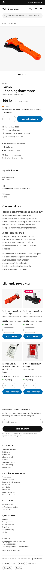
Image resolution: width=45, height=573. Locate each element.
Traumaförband (8, 479)
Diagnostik (6, 454)
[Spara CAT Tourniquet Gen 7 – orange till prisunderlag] (18, 292)
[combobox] (22, 15)
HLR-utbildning (7, 465)
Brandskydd (6, 467)
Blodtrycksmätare (8, 492)
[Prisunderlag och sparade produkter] (30, 9)
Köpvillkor (6, 527)
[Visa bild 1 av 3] (19, 74)
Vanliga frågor (7, 522)
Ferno (4, 83)
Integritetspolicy (15, 436)
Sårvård (5, 459)
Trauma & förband (9, 449)
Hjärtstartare (6, 452)
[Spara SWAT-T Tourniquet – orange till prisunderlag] (39, 345)
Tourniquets (6, 477)
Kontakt (5, 519)
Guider (4, 532)
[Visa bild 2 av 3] (22, 74)
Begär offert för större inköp (12, 158)
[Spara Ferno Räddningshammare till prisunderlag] (41, 30)
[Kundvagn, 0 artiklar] (36, 9)
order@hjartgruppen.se (11, 550)
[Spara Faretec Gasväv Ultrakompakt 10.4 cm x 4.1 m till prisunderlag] (18, 345)
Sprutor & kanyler (8, 462)
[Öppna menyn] (41, 9)
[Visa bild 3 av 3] (26, 74)
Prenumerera (22, 428)
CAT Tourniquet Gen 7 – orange (11, 312)
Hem (4, 23)
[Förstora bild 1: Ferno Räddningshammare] (22, 48)
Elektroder (6, 484)
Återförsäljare (7, 509)
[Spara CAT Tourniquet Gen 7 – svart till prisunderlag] (39, 292)
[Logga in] (25, 9)
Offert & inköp (7, 504)
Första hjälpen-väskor (10, 495)
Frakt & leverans (8, 524)
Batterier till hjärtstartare (11, 482)
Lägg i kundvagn (30, 119)
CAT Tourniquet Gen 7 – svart (32, 312)
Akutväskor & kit (8, 457)
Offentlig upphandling (10, 507)
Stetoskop (6, 490)
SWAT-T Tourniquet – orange (33, 365)
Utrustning (12, 23)
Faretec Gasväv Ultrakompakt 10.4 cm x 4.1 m (10, 366)
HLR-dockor (6, 487)
